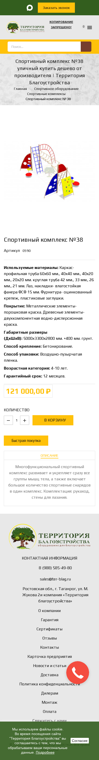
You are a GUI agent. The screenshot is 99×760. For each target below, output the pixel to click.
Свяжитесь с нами (49, 720)
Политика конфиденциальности (49, 684)
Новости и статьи (49, 665)
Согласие (80, 741)
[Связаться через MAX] (29, 7)
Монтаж (49, 702)
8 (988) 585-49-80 (55, 567)
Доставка (49, 674)
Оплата (49, 711)
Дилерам (49, 693)
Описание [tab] (49, 455)
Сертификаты (49, 629)
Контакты (49, 647)
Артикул (12, 250)
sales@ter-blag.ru (55, 579)
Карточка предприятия (49, 656)
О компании (49, 610)
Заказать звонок (56, 8)
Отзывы (49, 638)
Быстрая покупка (26, 440)
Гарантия (49, 619)
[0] (80, 27)
